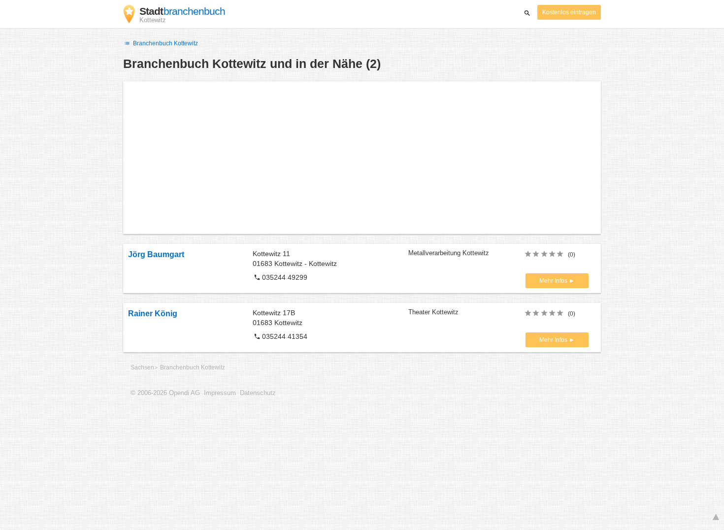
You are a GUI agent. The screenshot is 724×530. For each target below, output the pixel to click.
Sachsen (142, 367)
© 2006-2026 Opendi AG (165, 393)
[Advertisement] (362, 158)
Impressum (220, 393)
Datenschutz (258, 393)
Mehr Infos (554, 280)
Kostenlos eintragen (569, 12)
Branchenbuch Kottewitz (165, 43)
